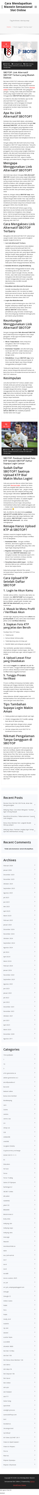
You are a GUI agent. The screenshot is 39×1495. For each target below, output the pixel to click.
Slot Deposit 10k (8, 1374)
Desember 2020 (8, 1034)
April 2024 (6, 957)
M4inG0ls (7, 64)
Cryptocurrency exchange (12, 1150)
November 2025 (8, 879)
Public (5, 1314)
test (4, 1419)
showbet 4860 (8, 1346)
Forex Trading (8, 1178)
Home (9, 27)
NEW (5, 1251)
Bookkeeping (7, 1100)
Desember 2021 (8, 1007)
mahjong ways (8, 1228)
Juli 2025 (6, 897)
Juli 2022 (6, 998)
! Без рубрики (8, 1055)
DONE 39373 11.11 (9, 1155)
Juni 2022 (6, 1002)
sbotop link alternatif (25, 65)
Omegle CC (7, 1296)
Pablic (5, 1305)
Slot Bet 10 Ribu (8, 1351)
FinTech (6, 1169)
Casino (5, 1109)
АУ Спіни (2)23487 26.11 (11, 1437)
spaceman (6, 1406)
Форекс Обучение (9, 1465)
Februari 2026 (8, 866)
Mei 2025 (6, 906)
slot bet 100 (7, 1355)
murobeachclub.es (9, 1246)
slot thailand (7, 1392)
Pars (5, 1310)
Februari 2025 (8, 920)
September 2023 (9, 979)
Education (6, 1164)
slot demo (6, 1365)
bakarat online (8, 1091)
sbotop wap (6, 67)
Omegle (6, 1292)
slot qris (6, 1387)
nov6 (5, 1269)
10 (4, 1064)
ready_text (7, 1319)
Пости (5, 1451)
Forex (5, 1173)
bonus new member (10, 1096)
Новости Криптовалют (11, 1442)
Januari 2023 (7, 993)
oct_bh (5, 1282)
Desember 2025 (8, 875)
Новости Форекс (9, 1446)
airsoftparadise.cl (9, 1082)
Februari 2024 (8, 966)
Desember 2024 (8, 929)
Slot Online (7, 1383)
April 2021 (6, 1025)
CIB (4, 1132)
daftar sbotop (29, 64)
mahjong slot (7, 1223)
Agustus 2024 (8, 947)
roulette (6, 1324)
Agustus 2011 (8, 1039)
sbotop (5, 65)
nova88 (5, 1273)
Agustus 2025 (8, 893)
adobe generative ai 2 (10, 1078)
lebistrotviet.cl (8, 1214)
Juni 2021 (6, 1020)
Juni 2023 (6, 988)
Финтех (6, 1456)
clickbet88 (6, 1137)
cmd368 (6, 1141)
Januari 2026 (7, 870)
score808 (6, 1342)
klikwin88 (6, 1210)
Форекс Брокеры (9, 1460)
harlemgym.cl (7, 1187)
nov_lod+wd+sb (8, 1255)
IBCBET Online (8, 1191)
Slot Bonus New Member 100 (13, 1360)
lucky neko (6, 1219)
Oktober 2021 (8, 1016)
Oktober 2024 (8, 938)
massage (6, 1237)
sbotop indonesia (13, 65)
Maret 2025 (7, 916)
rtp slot (5, 1328)
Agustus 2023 (8, 984)
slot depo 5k (7, 1369)
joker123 (6, 1205)
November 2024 (8, 934)
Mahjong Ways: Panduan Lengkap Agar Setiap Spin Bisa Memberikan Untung (18, 830)
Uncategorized (17, 64)
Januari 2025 (7, 925)
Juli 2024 (6, 952)
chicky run (6, 1128)
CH (4, 1123)
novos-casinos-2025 (10, 1278)
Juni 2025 (6, 902)
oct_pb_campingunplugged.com (13, 1287)
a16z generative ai (9, 1073)
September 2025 (9, 888)
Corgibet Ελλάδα (9, 1146)
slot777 (6, 1396)
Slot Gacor (6, 1378)
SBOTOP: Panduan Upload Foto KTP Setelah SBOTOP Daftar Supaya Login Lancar (19, 461)
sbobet (5, 1333)
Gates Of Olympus (9, 1182)
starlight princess (9, 1410)
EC (4, 1160)
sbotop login (15, 485)
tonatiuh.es (7, 1424)
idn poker (6, 1196)
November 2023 (8, 975)
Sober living (7, 1401)
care (4, 1105)
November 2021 (8, 1011)
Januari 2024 (7, 970)
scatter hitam (7, 1337)
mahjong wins (7, 1232)
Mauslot (6, 1241)
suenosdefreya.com (10, 1415)
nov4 (5, 1264)
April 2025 (6, 911)
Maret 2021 (7, 1029)
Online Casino (7, 1301)
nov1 (5, 1260)
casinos (5, 1114)
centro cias (7, 1119)
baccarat (6, 1087)
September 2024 (9, 943)
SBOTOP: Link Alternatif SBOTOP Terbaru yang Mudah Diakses (18, 75)
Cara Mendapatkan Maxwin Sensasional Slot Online (18, 7)
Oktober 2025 (8, 884)
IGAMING (6, 1201)
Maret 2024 (7, 961)
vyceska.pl (6, 1433)
